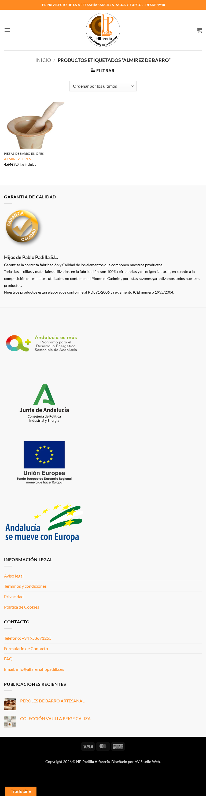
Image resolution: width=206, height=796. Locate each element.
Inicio (43, 60)
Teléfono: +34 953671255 (28, 637)
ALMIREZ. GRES (17, 159)
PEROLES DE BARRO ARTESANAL (52, 700)
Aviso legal (14, 575)
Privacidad (14, 596)
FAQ (8, 658)
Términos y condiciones (25, 585)
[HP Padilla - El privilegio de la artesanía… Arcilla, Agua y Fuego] (103, 30)
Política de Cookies (21, 606)
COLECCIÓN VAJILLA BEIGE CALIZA (55, 718)
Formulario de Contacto (26, 648)
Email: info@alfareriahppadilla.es (34, 669)
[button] (7, 29)
